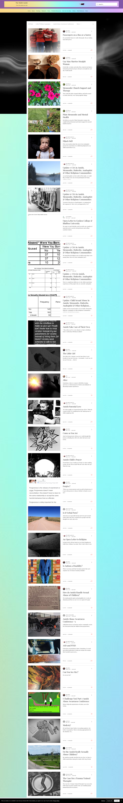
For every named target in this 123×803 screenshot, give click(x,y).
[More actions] (92, 31)
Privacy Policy (56, 800)
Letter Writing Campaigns (43, 24)
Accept (116, 800)
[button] (93, 24)
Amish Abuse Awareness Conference (63, 24)
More (78, 24)
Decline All (109, 800)
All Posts (30, 24)
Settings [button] (103, 800)
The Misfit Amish (22, 3)
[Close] (121, 801)
